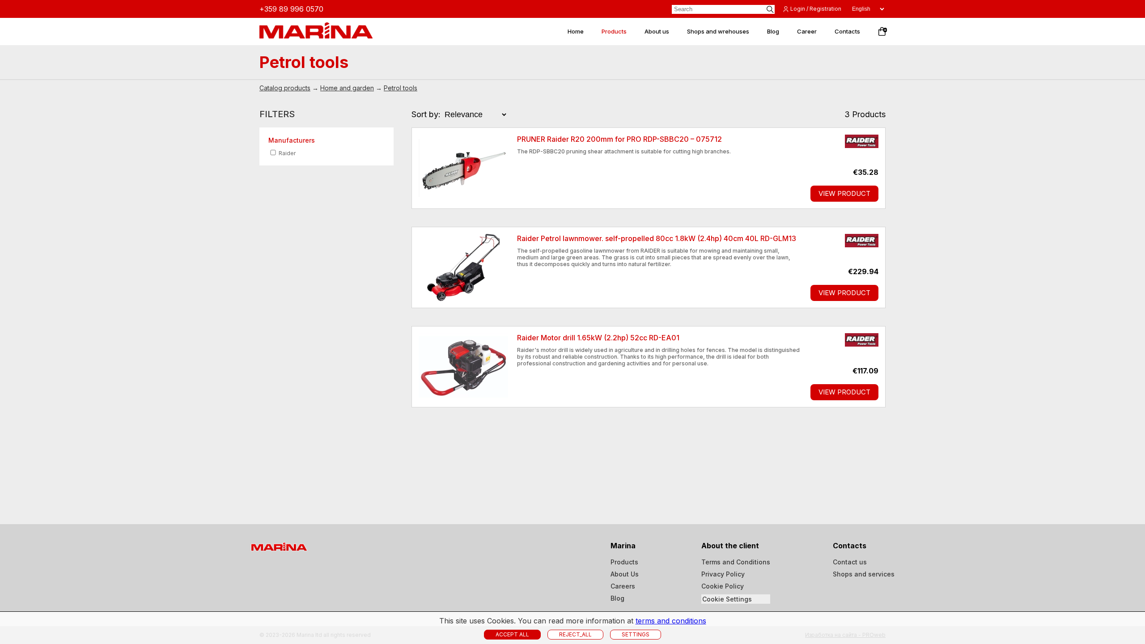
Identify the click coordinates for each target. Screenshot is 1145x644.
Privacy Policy (723, 574)
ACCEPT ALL (512, 634)
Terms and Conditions (735, 562)
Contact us (850, 562)
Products (624, 562)
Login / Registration (815, 8)
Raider (286, 153)
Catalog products (284, 88)
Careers (623, 586)
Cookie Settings (727, 599)
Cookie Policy (722, 586)
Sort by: (426, 114)
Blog (617, 598)
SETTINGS (635, 634)
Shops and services (864, 574)
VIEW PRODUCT (844, 193)
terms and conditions (671, 620)
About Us (625, 574)
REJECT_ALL (575, 634)
